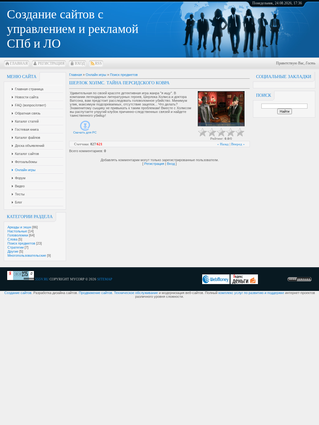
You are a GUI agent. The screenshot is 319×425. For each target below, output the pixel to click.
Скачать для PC (85, 132)
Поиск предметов (21, 243)
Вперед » (238, 144)
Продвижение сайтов (95, 293)
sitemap (104, 279)
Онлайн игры (96, 75)
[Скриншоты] (221, 108)
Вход (80, 63)
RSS (98, 63)
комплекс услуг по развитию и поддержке (251, 293)
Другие (12, 251)
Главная (19, 63)
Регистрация (51, 63)
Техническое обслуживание (136, 293)
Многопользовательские (26, 255)
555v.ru (42, 279)
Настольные (17, 231)
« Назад (223, 144)
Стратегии (15, 247)
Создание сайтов (17, 293)
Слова (12, 239)
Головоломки (17, 235)
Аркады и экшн (19, 227)
